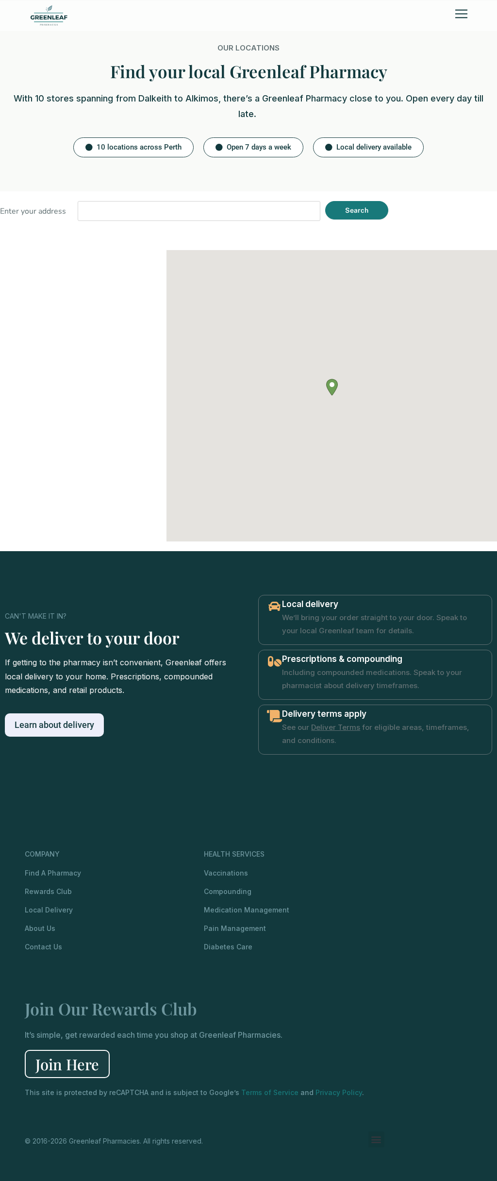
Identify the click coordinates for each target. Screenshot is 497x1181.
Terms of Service (269, 1092)
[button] (133, 147)
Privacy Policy (338, 1092)
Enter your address (33, 211)
